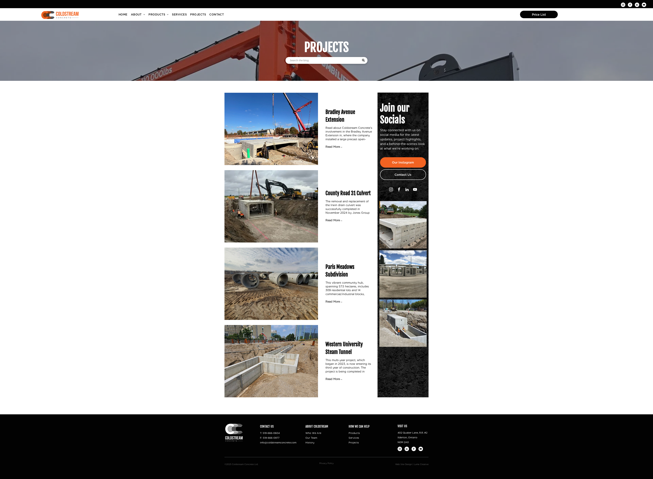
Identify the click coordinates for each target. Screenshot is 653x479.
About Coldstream (316, 426)
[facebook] (630, 5)
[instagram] (623, 5)
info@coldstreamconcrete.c (276, 442)
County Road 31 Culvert (348, 193)
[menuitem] (123, 14)
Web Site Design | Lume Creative (412, 464)
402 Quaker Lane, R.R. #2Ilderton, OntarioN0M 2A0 (412, 437)
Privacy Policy (326, 463)
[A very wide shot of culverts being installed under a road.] (271, 129)
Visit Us (402, 426)
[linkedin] (637, 5)
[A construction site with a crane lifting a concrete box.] (271, 206)
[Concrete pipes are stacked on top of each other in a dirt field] (271, 284)
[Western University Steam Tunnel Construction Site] (271, 361)
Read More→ (334, 146)
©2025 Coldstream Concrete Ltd (241, 464)
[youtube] (644, 5)
